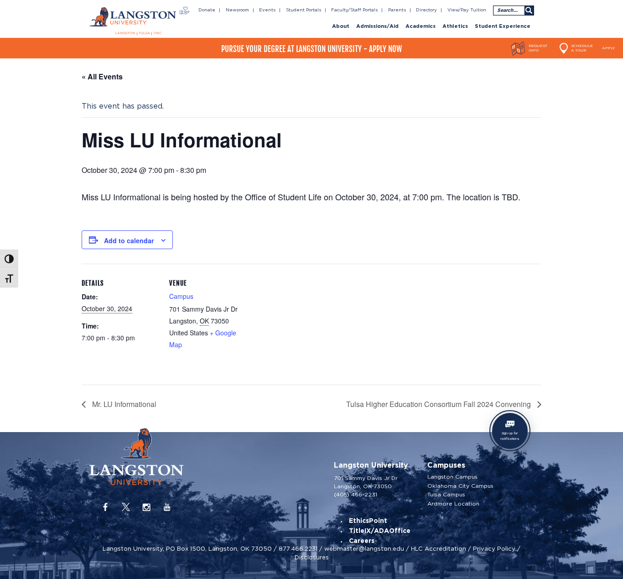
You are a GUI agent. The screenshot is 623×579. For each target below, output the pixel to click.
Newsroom (237, 10)
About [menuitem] (340, 26)
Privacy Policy (494, 548)
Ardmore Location (453, 503)
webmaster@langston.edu (364, 548)
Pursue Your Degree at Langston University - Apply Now (311, 49)
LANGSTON (125, 33)
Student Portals (303, 10)
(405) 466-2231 (355, 494)
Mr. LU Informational (123, 404)
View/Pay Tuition (466, 10)
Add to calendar (129, 240)
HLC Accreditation (438, 548)
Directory (426, 10)
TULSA (144, 33)
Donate (206, 10)
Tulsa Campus (446, 494)
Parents (397, 10)
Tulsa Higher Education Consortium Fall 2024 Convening (439, 404)
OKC (157, 33)
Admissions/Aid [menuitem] (377, 26)
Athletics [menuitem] (455, 26)
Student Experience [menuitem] (502, 26)
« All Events (102, 76)
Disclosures (312, 557)
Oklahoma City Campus (460, 486)
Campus (181, 296)
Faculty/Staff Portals (354, 10)
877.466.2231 (298, 548)
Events (267, 10)
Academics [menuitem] (420, 26)
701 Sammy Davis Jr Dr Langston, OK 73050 (366, 482)
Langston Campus (452, 477)
